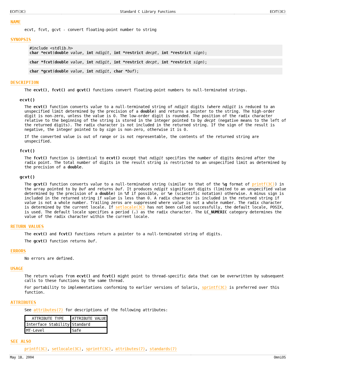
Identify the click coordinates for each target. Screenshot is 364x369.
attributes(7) (48, 310)
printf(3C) (263, 184)
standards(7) (163, 349)
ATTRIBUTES (23, 302)
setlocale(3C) (130, 207)
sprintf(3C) (214, 287)
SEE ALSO (21, 341)
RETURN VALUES (27, 226)
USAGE (17, 268)
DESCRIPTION (25, 82)
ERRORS (18, 250)
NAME (16, 21)
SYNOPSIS (21, 39)
